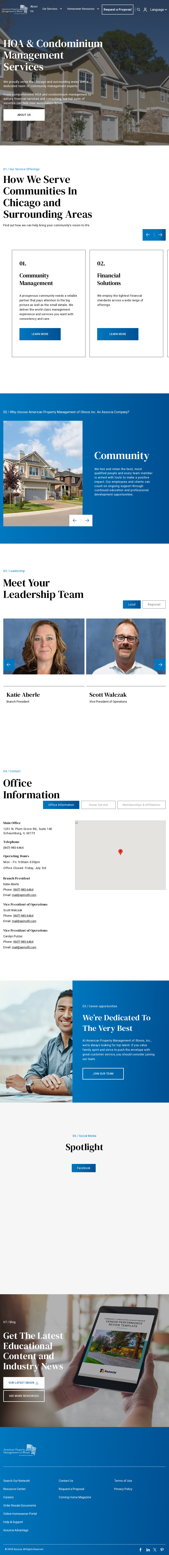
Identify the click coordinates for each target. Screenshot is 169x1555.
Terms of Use (123, 1480)
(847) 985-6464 (13, 847)
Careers (8, 1497)
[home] (15, 9)
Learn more (40, 334)
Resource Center (14, 1489)
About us (24, 114)
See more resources (24, 1395)
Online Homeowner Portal (20, 1513)
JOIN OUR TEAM (103, 1073)
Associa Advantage (15, 1530)
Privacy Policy (123, 1489)
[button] (52, 9)
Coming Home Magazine (75, 1497)
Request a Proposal (118, 9)
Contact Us (66, 1480)
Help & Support (13, 1522)
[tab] (132, 604)
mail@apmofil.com (24, 895)
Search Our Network (16, 1480)
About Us (34, 9)
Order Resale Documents (19, 1505)
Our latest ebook (21, 1382)
